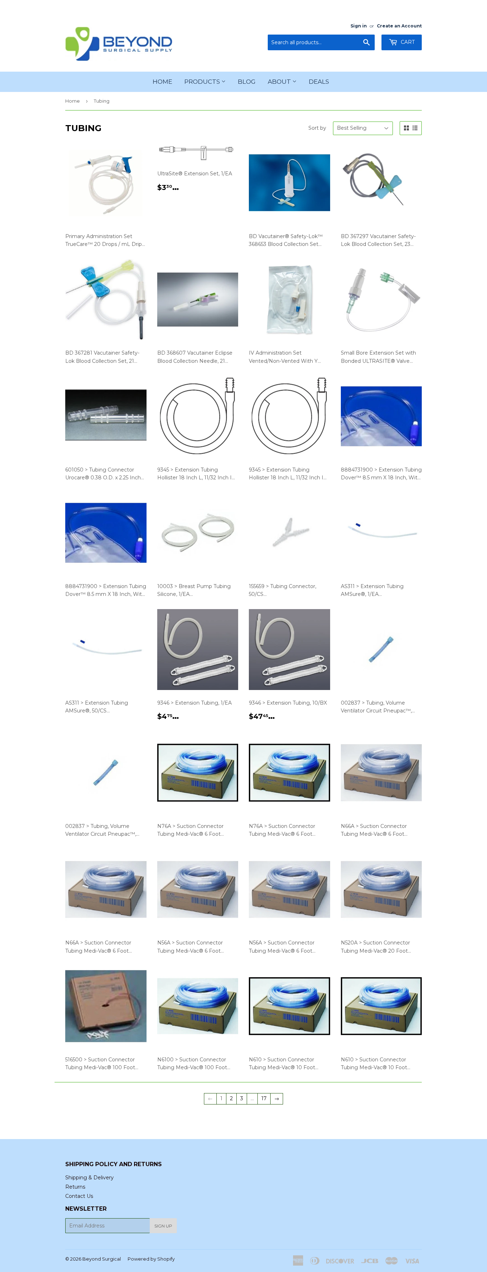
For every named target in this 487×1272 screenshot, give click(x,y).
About (280, 81)
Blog (247, 81)
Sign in (358, 26)
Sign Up (163, 1226)
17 (264, 1098)
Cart (407, 42)
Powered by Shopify (151, 1259)
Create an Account (399, 26)
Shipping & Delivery (89, 1177)
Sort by (317, 128)
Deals (319, 81)
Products (202, 81)
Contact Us (79, 1196)
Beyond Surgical (101, 1259)
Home (162, 81)
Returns (75, 1187)
